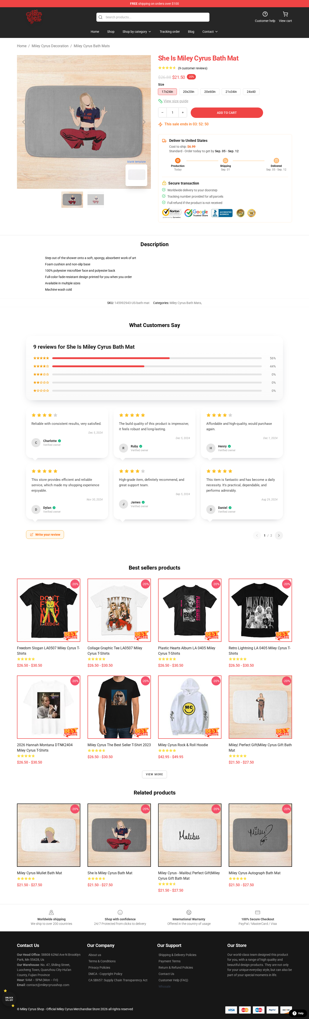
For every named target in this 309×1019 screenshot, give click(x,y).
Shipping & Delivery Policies (177, 955)
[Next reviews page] (279, 535)
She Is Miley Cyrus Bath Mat (110, 873)
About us (94, 955)
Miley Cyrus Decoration (50, 46)
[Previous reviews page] (257, 535)
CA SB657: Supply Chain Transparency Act (117, 980)
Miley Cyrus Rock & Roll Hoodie (183, 745)
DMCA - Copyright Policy (105, 974)
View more (154, 774)
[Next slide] (144, 122)
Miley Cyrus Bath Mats (92, 46)
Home (21, 46)
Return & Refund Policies (176, 967)
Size (161, 84)
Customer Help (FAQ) (173, 980)
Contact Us (166, 974)
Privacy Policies (99, 967)
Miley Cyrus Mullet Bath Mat (39, 873)
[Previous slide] (24, 122)
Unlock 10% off (9, 999)
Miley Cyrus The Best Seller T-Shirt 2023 (119, 745)
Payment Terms (170, 961)
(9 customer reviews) (192, 68)
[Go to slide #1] (72, 200)
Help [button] (301, 1013)
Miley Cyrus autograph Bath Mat (254, 873)
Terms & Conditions (102, 961)
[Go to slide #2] (96, 200)
